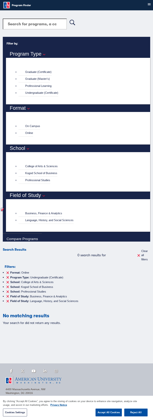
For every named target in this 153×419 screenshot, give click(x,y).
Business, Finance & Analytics (43, 213)
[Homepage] (76, 380)
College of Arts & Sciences (41, 166)
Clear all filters (144, 255)
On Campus (32, 126)
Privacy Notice (58, 405)
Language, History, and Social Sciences (49, 220)
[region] (76, 407)
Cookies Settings (15, 412)
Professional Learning (38, 85)
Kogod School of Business (41, 173)
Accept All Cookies (109, 412)
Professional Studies (37, 180)
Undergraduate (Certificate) (41, 92)
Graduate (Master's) (37, 78)
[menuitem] (79, 72)
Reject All (135, 412)
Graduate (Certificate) (38, 71)
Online (29, 132)
